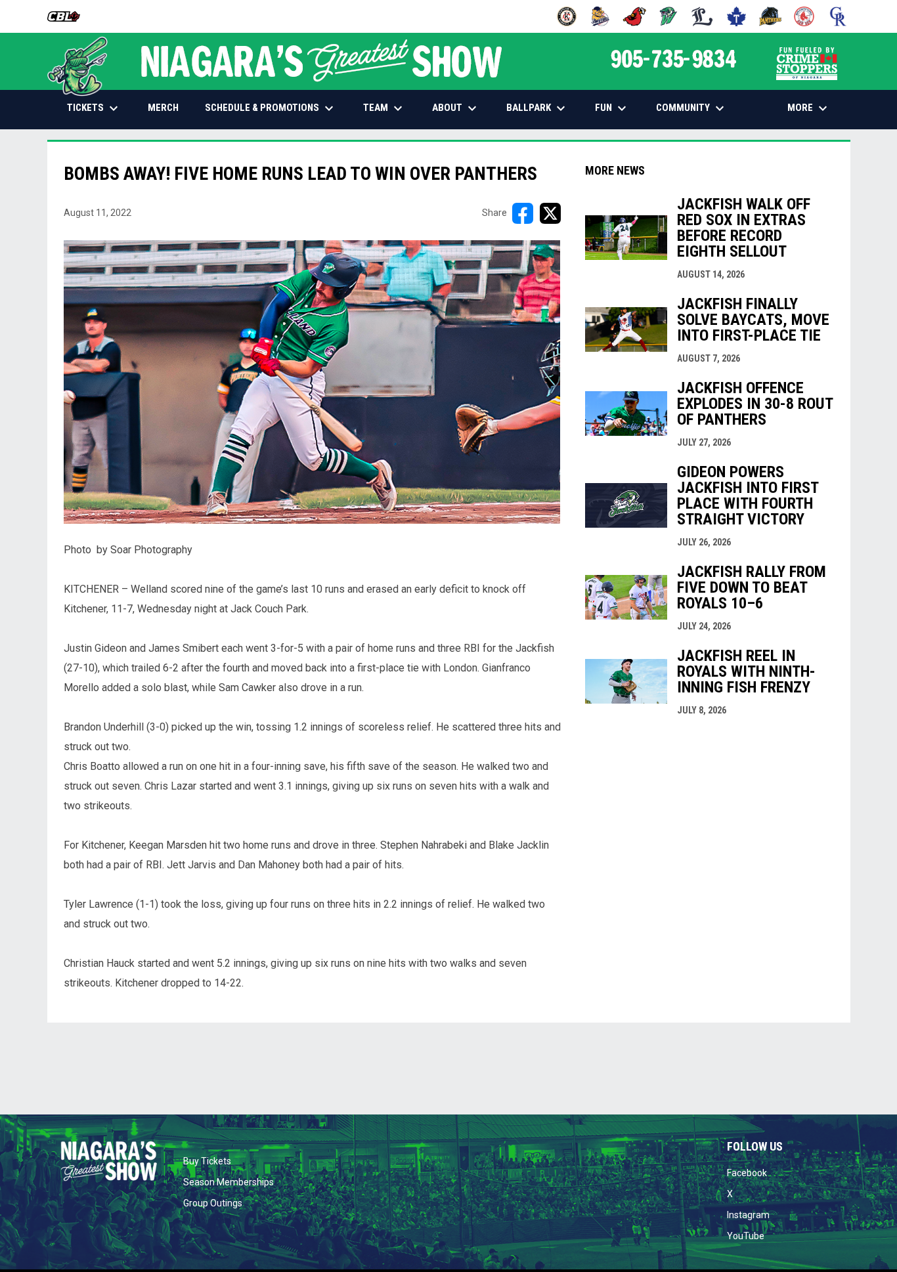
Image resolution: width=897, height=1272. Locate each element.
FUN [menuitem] (612, 108)
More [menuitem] (809, 108)
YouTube (745, 1236)
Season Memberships (228, 1182)
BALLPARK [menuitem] (537, 108)
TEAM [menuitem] (384, 108)
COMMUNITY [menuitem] (692, 108)
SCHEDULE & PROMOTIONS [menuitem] (271, 108)
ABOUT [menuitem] (456, 108)
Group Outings (212, 1203)
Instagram (748, 1215)
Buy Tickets (207, 1161)
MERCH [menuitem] (168, 107)
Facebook (747, 1173)
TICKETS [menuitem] (94, 108)
